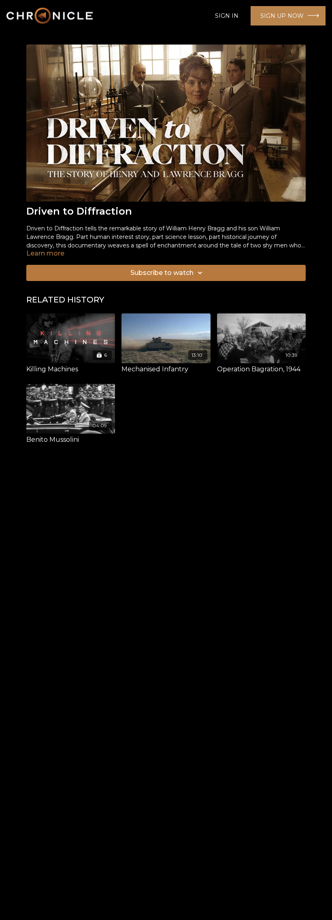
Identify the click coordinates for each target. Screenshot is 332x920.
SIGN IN (226, 15)
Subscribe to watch (162, 273)
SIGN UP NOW (282, 15)
